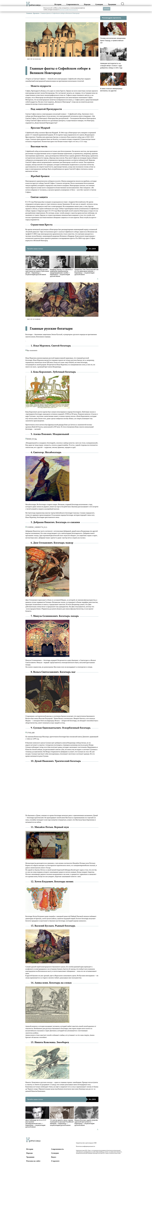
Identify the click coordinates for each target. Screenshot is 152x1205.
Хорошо (106, 8)
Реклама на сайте (33, 1115)
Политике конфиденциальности (68, 9)
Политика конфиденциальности (85, 1101)
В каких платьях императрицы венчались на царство (111, 90)
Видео (53, 1111)
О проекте (55, 1115)
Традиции (112, 4)
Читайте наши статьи (61, 249)
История (57, 4)
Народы (87, 4)
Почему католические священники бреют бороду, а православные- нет (113, 40)
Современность (72, 4)
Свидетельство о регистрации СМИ (86, 1097)
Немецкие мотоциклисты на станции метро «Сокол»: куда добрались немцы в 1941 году (111, 66)
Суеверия (99, 4)
